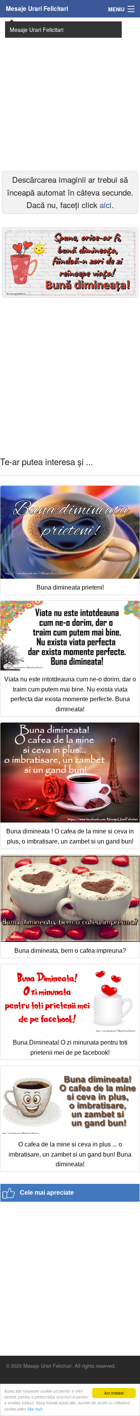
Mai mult (35, 1409)
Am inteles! (114, 1393)
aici (106, 204)
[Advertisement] (70, 93)
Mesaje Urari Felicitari (37, 8)
